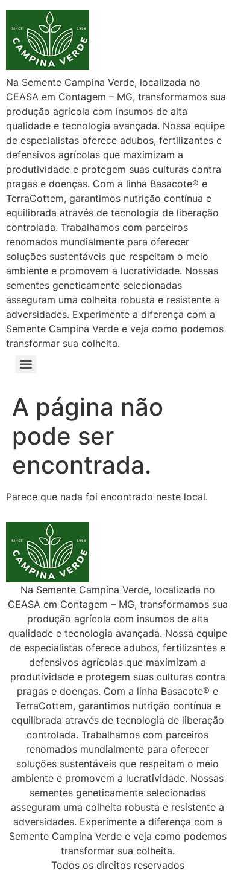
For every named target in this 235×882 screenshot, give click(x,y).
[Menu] (26, 364)
